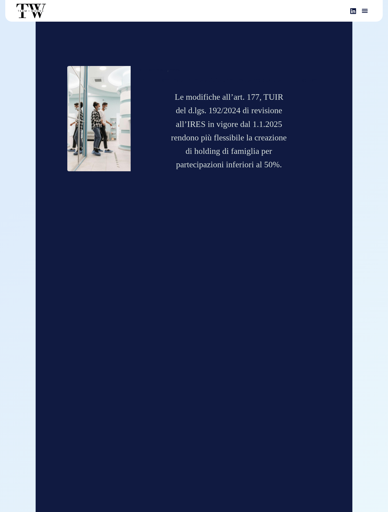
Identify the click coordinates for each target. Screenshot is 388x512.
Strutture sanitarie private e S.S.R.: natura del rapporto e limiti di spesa (227, 80)
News (175, 69)
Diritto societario (152, 69)
